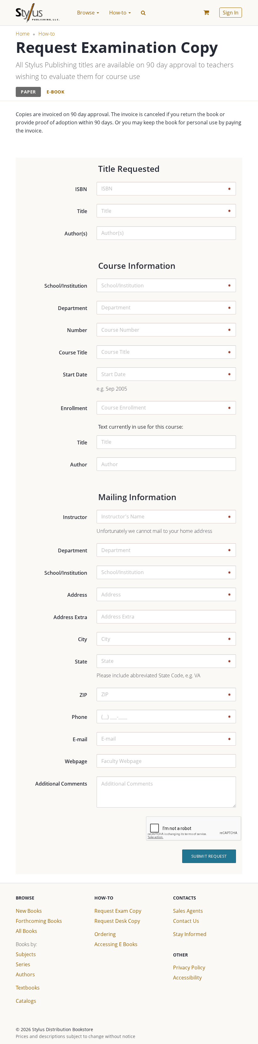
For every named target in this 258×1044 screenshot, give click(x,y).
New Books (29, 910)
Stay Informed (189, 934)
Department (72, 308)
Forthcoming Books (39, 920)
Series (23, 964)
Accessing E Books (115, 944)
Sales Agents (188, 910)
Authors (25, 974)
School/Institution (65, 285)
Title (82, 211)
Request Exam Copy (117, 910)
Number (77, 330)
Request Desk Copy (117, 920)
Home (23, 33)
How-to (46, 33)
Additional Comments (61, 783)
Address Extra (70, 617)
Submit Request (209, 856)
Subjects (26, 954)
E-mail (80, 739)
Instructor (75, 517)
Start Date (75, 374)
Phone (79, 717)
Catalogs (26, 1000)
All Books (26, 931)
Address (77, 594)
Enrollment (74, 408)
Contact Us (186, 920)
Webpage (76, 761)
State (81, 661)
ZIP (83, 694)
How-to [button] (118, 12)
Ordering (105, 934)
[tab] (28, 92)
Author (78, 464)
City (82, 639)
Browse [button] (86, 12)
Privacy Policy (189, 967)
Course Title (73, 352)
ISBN (81, 189)
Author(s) (75, 233)
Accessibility (187, 977)
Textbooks (28, 987)
